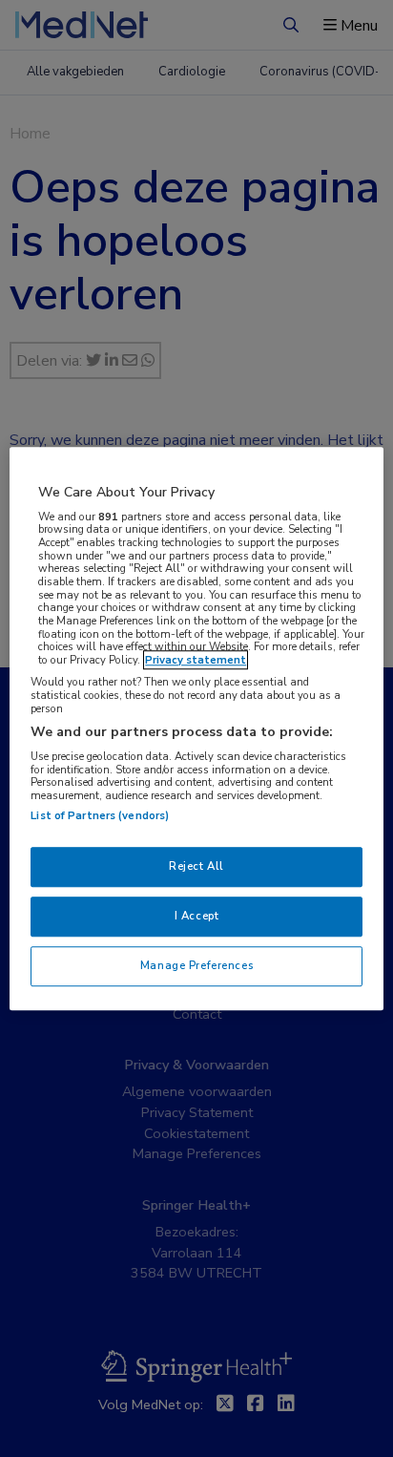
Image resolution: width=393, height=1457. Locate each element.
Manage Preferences (196, 965)
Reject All (196, 866)
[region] (196, 728)
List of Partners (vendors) (100, 815)
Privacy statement (195, 659)
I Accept (197, 915)
